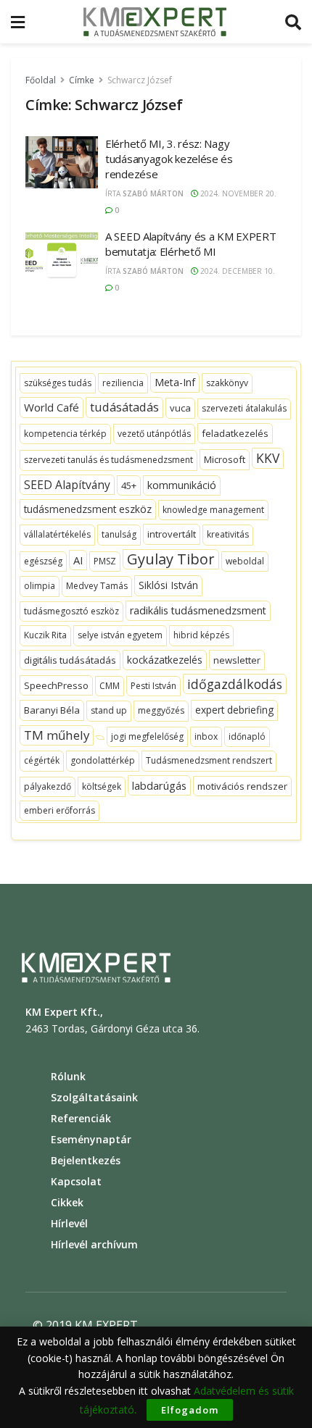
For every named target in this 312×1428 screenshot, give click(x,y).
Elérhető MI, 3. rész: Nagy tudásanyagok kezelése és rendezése (169, 158)
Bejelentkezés (85, 1160)
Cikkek (67, 1202)
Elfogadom (189, 1409)
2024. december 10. (236, 271)
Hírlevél (69, 1223)
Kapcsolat (76, 1181)
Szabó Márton (153, 193)
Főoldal (40, 80)
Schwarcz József (139, 80)
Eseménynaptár (91, 1139)
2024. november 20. (237, 193)
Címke (81, 80)
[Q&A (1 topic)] (100, 737)
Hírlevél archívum (94, 1244)
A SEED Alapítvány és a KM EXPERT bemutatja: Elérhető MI (190, 244)
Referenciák (81, 1118)
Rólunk (68, 1076)
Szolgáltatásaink (94, 1097)
